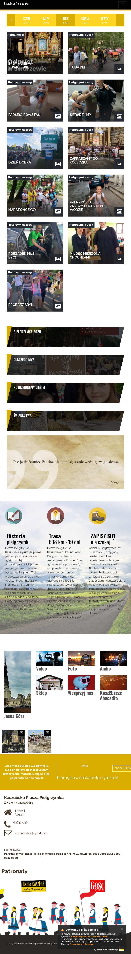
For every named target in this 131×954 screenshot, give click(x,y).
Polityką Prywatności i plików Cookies (89, 936)
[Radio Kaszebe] (33, 886)
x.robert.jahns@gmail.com (31, 833)
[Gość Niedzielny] (97, 886)
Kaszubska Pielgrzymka (16, 3)
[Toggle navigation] (122, 4)
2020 (105, 20)
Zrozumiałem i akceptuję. (82, 944)
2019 (26, 20)
